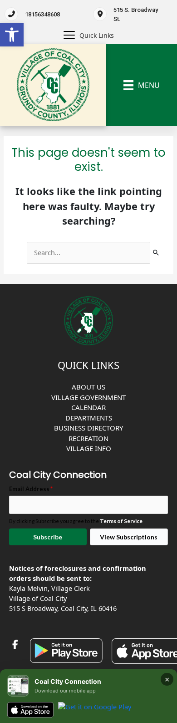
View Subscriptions (128, 537)
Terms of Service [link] (121, 521)
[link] (12, 34)
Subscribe (47, 537)
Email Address (31, 488)
